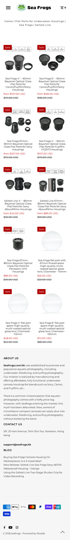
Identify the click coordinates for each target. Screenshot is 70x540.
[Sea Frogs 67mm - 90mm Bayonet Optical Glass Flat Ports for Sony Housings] (18, 121)
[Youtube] (10, 528)
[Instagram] (16, 528)
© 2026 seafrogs (12, 533)
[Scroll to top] (62, 532)
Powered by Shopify (34, 533)
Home (8, 21)
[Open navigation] (9, 7)
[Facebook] (4, 528)
